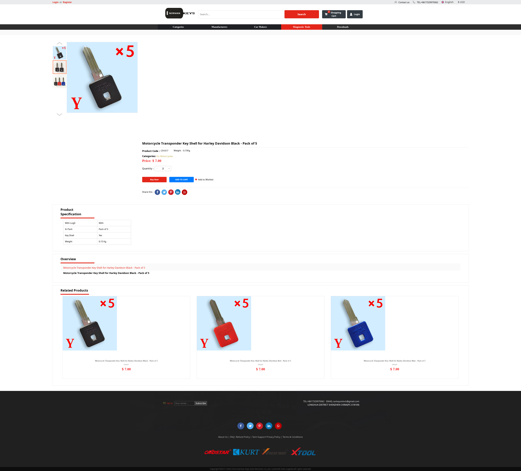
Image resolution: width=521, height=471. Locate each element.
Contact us (403, 2)
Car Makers (260, 27)
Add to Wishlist (205, 179)
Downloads (343, 27)
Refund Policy (243, 436)
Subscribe (201, 403)
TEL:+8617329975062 (427, 2)
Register (67, 2)
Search (302, 14)
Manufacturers (219, 27)
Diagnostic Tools (301, 27)
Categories (178, 27)
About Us (223, 436)
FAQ (232, 436)
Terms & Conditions (293, 436)
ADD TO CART (181, 179)
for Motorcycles (165, 156)
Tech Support (259, 436)
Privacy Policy (273, 436)
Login (56, 2)
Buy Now (154, 179)
